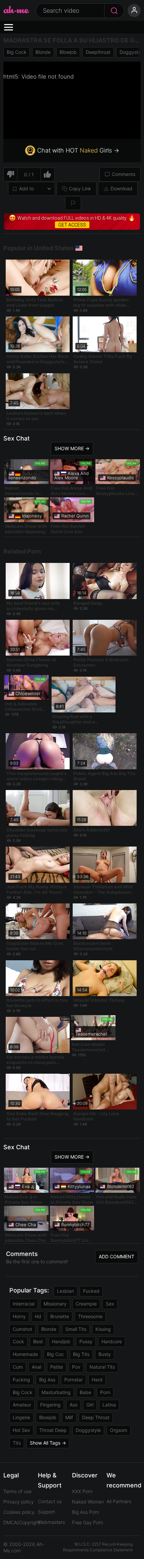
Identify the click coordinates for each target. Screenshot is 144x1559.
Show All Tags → (48, 1443)
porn (105, 1392)
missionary (55, 1303)
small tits (75, 1329)
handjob (61, 1341)
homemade (25, 1354)
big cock (16, 52)
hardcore (111, 1341)
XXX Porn (82, 1491)
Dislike (10, 174)
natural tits (102, 1367)
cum (18, 1367)
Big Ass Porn (85, 1512)
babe (85, 1392)
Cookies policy (18, 1512)
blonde (43, 52)
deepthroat (98, 52)
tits (17, 1443)
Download (121, 188)
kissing (103, 1329)
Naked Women (88, 1501)
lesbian (65, 1291)
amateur (22, 1404)
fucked (91, 1291)
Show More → (72, 448)
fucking (21, 1379)
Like (48, 174)
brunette (59, 1316)
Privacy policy (18, 1501)
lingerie (21, 1417)
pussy (85, 1341)
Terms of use (17, 1491)
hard (97, 1379)
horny (19, 1316)
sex (110, 1303)
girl (89, 1404)
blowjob (68, 52)
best (38, 1341)
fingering (50, 1404)
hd (38, 1316)
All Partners (118, 1501)
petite (56, 1367)
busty (104, 1354)
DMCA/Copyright (21, 1522)
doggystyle (88, 1430)
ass (73, 1404)
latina (109, 1404)
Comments (123, 174)
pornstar (73, 1379)
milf (69, 1417)
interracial (23, 1303)
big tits (81, 1354)
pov (76, 1367)
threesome (90, 1316)
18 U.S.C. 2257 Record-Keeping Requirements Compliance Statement (98, 1547)
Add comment (116, 1256)
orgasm (118, 1430)
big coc (55, 1354)
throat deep (53, 1430)
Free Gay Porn (87, 1522)
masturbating (56, 1392)
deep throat (96, 1417)
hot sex (21, 1430)
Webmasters (51, 1522)
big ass (47, 1379)
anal (36, 1367)
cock (18, 1341)
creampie (86, 1303)
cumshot (22, 1329)
